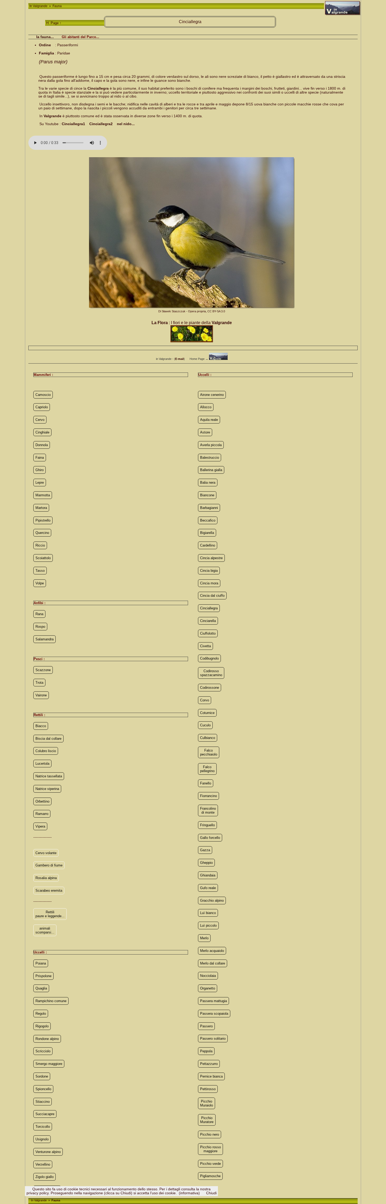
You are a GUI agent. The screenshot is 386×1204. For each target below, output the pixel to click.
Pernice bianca (211, 1076)
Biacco (40, 726)
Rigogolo (42, 1026)
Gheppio (206, 863)
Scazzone (43, 670)
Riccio (40, 545)
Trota (39, 683)
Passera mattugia (213, 1001)
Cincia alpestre (211, 558)
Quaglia (41, 988)
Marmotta (42, 495)
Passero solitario (213, 1038)
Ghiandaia (207, 875)
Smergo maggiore (48, 1064)
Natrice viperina (47, 789)
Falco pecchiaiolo (208, 752)
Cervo (39, 420)
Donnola (41, 445)
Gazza (205, 850)
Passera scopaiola (214, 1014)
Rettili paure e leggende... (50, 914)
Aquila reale (209, 420)
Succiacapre (44, 1114)
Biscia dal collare (48, 739)
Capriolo (41, 407)
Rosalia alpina (46, 878)
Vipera (40, 826)
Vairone (41, 695)
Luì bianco (208, 913)
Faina (39, 458)
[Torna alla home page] (218, 358)
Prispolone (43, 976)
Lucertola (42, 764)
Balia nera (207, 482)
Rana (39, 614)
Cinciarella (208, 621)
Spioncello (43, 1089)
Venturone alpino (48, 1152)
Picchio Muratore (206, 1120)
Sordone (41, 1076)
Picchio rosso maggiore (210, 1149)
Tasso (40, 571)
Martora (41, 508)
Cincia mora (209, 583)
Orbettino (42, 801)
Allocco (205, 407)
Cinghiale (42, 432)
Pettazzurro (209, 1064)
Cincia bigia (209, 571)
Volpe (39, 583)
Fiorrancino (208, 796)
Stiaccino (42, 1102)
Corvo (204, 700)
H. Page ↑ (53, 23)
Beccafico (207, 520)
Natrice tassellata (48, 776)
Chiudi (211, 1193)
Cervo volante (45, 853)
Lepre (39, 482)
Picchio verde (210, 1164)
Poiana (40, 963)
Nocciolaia (208, 976)
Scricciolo (42, 1051)
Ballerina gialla (211, 470)
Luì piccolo (208, 925)
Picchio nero (209, 1134)
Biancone (207, 495)
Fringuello (207, 825)
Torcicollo (42, 1127)
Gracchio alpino (212, 900)
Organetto (207, 988)
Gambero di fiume (48, 865)
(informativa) (189, 1193)
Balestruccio (209, 458)
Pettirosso (208, 1089)
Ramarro (41, 814)
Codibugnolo (209, 658)
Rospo (40, 627)
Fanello (205, 783)
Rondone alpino (47, 1039)
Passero (206, 1026)
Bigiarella (207, 533)
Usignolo (42, 1139)
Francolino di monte (208, 810)
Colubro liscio (45, 751)
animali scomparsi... (44, 930)
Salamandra (44, 639)
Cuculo (205, 725)
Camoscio (43, 395)
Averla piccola (211, 445)
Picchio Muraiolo (206, 1103)
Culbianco (207, 738)
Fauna (57, 6)
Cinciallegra (209, 608)
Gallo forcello (210, 838)
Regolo (40, 1014)
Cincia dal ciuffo (212, 596)
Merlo (204, 938)
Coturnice (207, 713)
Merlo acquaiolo (212, 951)
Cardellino (207, 545)
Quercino (42, 533)
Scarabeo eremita (48, 890)
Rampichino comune (50, 1001)
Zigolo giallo (44, 1177)
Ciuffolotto (208, 633)
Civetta (205, 646)
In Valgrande (38, 6)
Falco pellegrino (207, 769)
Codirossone (209, 688)
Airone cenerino (212, 395)
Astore (205, 432)
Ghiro (39, 470)
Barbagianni (209, 508)
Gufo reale (208, 888)
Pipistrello (42, 520)
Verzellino (42, 1164)
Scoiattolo (43, 558)
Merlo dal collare (212, 963)
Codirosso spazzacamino (211, 673)
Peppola (206, 1051)
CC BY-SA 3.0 (216, 311)
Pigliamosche (210, 1176)
